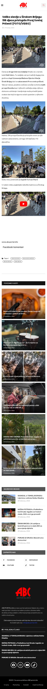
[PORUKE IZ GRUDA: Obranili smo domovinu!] (8, 541)
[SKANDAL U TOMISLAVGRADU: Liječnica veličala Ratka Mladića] (8, 499)
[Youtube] (27, 665)
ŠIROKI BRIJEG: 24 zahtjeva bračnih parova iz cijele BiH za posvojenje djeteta (30, 526)
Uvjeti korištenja (38, 685)
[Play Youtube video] (23, 204)
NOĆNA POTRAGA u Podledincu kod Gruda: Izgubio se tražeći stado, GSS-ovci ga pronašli (30, 511)
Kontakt (26, 685)
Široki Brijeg (8, 261)
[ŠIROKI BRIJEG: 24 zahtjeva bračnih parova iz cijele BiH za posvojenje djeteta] (8, 527)
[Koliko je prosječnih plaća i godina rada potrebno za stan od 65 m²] (23, 461)
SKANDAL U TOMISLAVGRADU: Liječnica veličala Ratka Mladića (31, 497)
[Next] (43, 283)
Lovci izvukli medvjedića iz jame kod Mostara (21, 376)
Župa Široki (17, 261)
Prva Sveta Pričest (28, 258)
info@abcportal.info (30, 623)
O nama (6, 685)
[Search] (43, 5)
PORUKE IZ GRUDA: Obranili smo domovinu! (31, 539)
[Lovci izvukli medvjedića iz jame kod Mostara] (23, 366)
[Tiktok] (34, 665)
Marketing (16, 685)
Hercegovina (15, 258)
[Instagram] (20, 665)
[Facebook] (13, 665)
